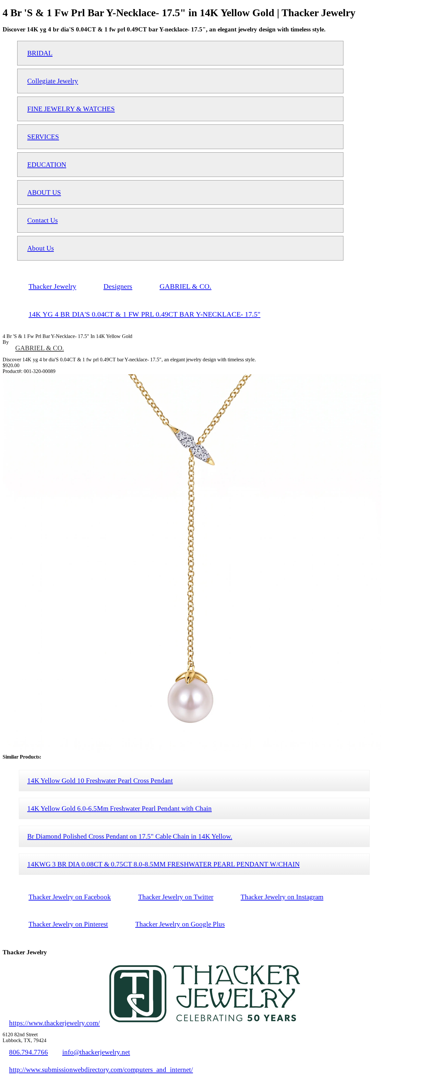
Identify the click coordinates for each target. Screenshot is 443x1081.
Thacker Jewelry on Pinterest (68, 924)
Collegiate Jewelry (52, 81)
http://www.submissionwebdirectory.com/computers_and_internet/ (101, 1069)
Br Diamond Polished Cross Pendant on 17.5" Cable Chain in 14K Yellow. (129, 836)
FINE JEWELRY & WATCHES (71, 108)
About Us (40, 248)
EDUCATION (46, 164)
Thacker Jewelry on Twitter (175, 897)
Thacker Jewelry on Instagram (282, 897)
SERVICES (43, 136)
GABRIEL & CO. (39, 348)
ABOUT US (44, 192)
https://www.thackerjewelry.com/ (54, 1023)
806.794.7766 (28, 1052)
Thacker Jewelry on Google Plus (180, 924)
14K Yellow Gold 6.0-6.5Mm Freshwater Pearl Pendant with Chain (119, 808)
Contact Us (42, 220)
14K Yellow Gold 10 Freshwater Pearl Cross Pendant (100, 780)
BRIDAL (40, 53)
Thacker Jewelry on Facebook (70, 897)
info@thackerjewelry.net (96, 1052)
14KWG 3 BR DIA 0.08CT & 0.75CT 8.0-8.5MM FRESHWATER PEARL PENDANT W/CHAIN (163, 864)
